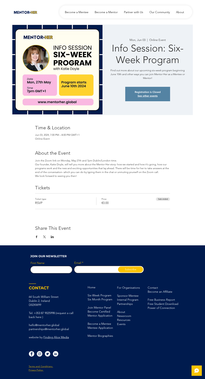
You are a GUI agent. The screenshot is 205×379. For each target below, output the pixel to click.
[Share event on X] (44, 237)
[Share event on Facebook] (36, 237)
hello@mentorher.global (44, 325)
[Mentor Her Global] (47, 354)
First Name (38, 263)
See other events (148, 95)
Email (77, 262)
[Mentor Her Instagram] (39, 354)
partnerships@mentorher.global (49, 329)
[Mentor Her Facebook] (31, 354)
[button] (125, 304)
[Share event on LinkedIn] (52, 237)
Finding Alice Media (56, 337)
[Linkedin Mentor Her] (55, 354)
